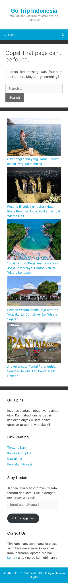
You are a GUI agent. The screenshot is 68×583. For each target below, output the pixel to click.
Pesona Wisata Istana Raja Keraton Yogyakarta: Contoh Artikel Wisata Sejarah (32, 314)
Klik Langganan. (23, 518)
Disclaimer (14, 459)
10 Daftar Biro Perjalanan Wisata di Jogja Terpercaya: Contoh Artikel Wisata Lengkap (32, 267)
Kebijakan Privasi (19, 464)
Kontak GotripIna (19, 453)
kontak (12, 557)
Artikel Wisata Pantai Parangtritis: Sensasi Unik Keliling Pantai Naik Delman (31, 371)
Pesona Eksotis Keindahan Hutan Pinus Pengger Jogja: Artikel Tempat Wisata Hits (33, 211)
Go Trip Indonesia (34, 10)
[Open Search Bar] (63, 34)
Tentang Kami (17, 447)
